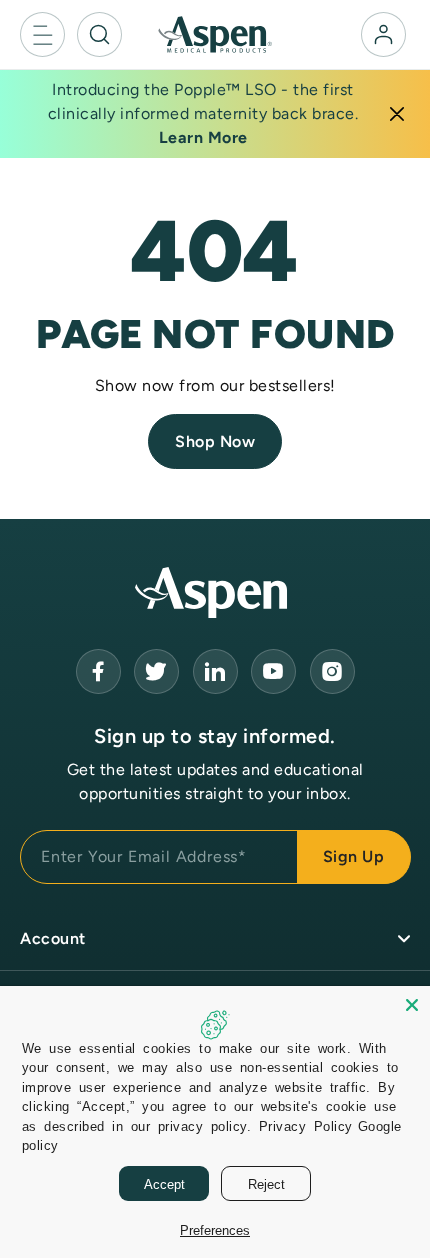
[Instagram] (332, 671)
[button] (42, 34)
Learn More (203, 137)
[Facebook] (98, 671)
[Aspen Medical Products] (215, 33)
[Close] (397, 114)
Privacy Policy (306, 1125)
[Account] (383, 34)
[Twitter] (156, 671)
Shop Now (215, 441)
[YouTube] (215, 671)
